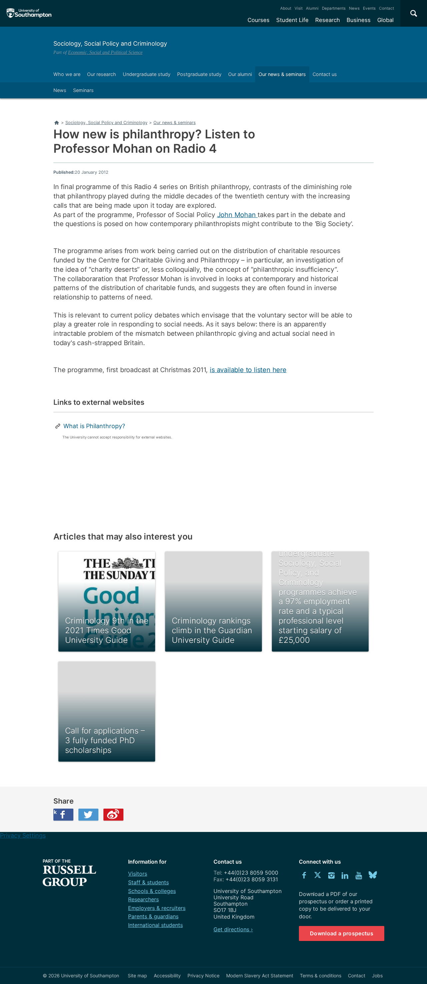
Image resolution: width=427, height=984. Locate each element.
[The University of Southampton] (29, 13)
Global (385, 20)
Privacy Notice (203, 975)
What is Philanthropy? (94, 425)
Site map (137, 975)
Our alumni (240, 74)
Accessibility (167, 975)
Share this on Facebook (55, 812)
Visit (299, 8)
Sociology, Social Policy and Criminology (110, 43)
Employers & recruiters (156, 908)
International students (155, 925)
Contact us (325, 74)
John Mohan (237, 215)
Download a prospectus (341, 933)
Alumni (312, 8)
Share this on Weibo (113, 815)
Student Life (292, 20)
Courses (259, 20)
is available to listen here (248, 370)
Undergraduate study (146, 74)
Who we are (66, 74)
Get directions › (233, 929)
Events (369, 8)
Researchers (143, 899)
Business (359, 20)
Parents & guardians (153, 916)
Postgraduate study (199, 74)
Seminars (83, 90)
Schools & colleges (152, 891)
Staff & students (148, 882)
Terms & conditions (320, 975)
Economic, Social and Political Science (105, 52)
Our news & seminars (282, 74)
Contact (386, 8)
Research (327, 20)
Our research (101, 74)
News (354, 8)
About (285, 8)
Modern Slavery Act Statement (259, 975)
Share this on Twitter (88, 815)
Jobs (377, 975)
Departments (334, 8)
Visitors (137, 873)
